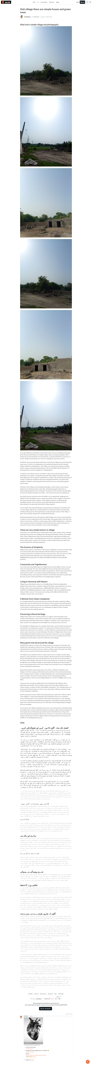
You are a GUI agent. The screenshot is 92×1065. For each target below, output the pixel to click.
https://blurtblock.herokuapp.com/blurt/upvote (35, 1055)
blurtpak (30, 993)
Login (77, 2)
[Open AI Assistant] (88, 1062)
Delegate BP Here (29, 1052)
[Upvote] (43, 998)
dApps (57, 2)
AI (38, 2)
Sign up (82, 2)
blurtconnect (43, 993)
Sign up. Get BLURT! (45, 1008)
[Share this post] (59, 996)
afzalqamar (27, 16)
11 (56, 998)
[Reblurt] (57, 996)
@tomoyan (34, 1056)
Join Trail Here (29, 1048)
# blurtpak (36, 17)
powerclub (50, 993)
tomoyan (26, 1016)
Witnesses (51, 2)
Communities (43, 2)
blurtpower (61, 993)
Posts (34, 2)
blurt (55, 993)
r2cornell (36, 993)
